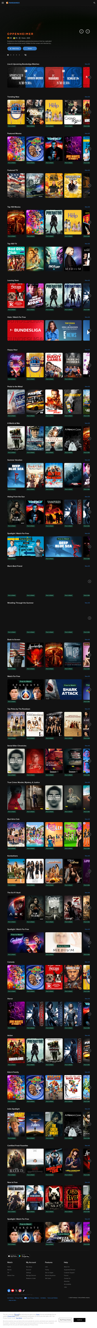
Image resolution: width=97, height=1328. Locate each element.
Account (28, 1270)
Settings (28, 1272)
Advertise (66, 1281)
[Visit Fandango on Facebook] (9, 1290)
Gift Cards (48, 1278)
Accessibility (67, 1284)
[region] (48, 1320)
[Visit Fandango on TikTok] (23, 1290)
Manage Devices (31, 1275)
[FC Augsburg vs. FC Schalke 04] (63, 77)
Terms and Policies (52, 1298)
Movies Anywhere (50, 1275)
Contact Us (67, 1278)
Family (47, 1270)
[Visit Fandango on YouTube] (12, 1290)
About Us (66, 1267)
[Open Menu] (2, 3)
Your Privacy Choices (33, 1298)
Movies (9, 1270)
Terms (38, 1314)
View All (87, 64)
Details (30, 48)
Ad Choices (10, 1298)
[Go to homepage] (13, 3)
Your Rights (19, 1318)
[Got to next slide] (89, 77)
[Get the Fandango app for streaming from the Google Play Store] (24, 1256)
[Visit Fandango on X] (16, 1290)
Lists (46, 1267)
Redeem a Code (31, 1278)
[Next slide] (88, 31)
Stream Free (10, 1275)
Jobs (65, 1287)
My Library (29, 1267)
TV (8, 1272)
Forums (66, 1275)
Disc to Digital (49, 1272)
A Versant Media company (84, 1297)
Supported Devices (69, 1270)
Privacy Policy (19, 1298)
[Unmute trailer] (25, 55)
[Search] (94, 3)
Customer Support (69, 1272)
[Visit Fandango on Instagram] (20, 1290)
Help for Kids (12, 1300)
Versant (17, 1314)
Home (9, 1267)
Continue (79, 1320)
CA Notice (43, 1298)
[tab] (8, 55)
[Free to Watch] (16, 112)
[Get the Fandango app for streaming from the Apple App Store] (12, 1256)
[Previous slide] (81, 31)
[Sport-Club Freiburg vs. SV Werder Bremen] (25, 77)
